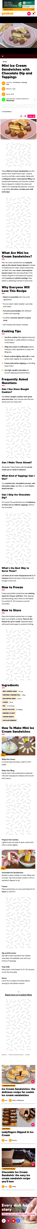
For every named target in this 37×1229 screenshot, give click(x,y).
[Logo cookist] (7, 13)
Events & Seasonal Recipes (16, 1054)
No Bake (27, 1054)
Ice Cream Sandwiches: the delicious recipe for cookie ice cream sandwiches (18, 1092)
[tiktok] (4, 1221)
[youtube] (13, 1221)
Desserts (4, 1054)
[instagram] (8, 1221)
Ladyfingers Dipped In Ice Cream (18, 1134)
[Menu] (29, 13)
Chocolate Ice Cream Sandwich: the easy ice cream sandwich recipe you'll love (16, 1177)
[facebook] (18, 1221)
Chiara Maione (7, 111)
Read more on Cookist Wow (18, 995)
